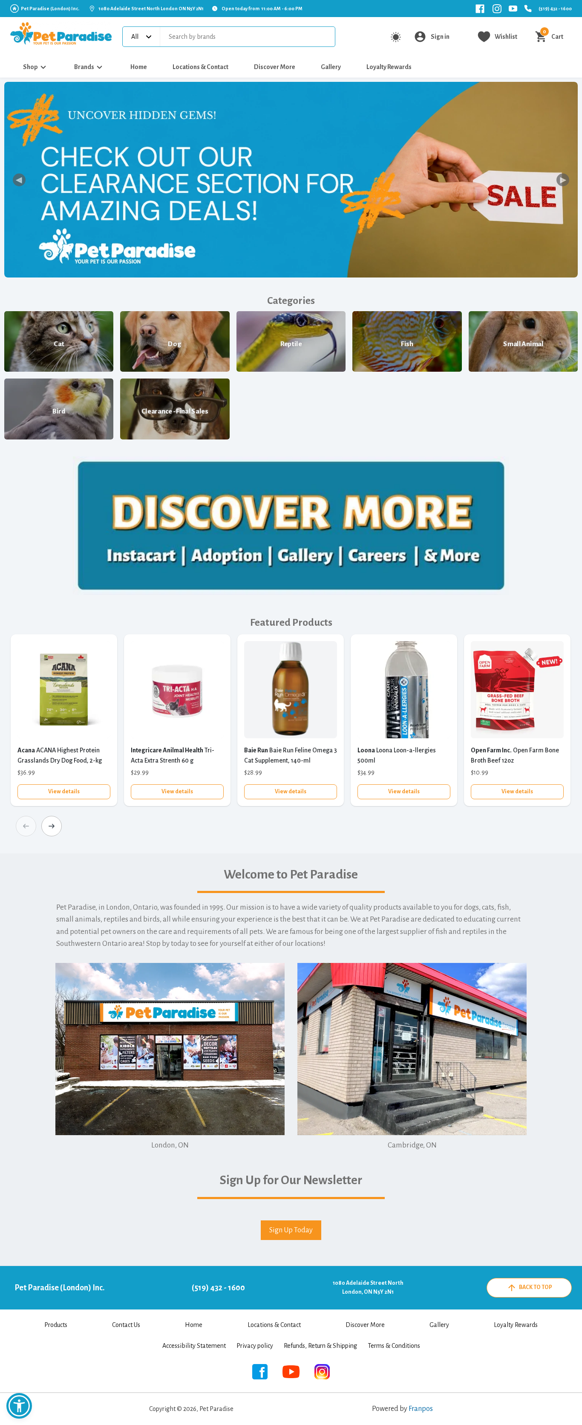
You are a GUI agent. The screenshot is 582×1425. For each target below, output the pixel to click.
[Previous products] (26, 826)
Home (138, 67)
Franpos (421, 1409)
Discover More (274, 67)
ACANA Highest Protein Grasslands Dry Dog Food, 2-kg (59, 755)
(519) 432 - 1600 (555, 8)
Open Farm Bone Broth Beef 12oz (515, 755)
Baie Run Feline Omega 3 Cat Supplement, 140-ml (290, 755)
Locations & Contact (200, 67)
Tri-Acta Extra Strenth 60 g (172, 755)
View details (64, 792)
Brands (84, 67)
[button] (19, 1405)
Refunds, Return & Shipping (320, 1345)
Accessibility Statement (194, 1345)
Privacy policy (254, 1345)
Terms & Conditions (394, 1345)
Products (55, 1324)
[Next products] (51, 826)
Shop (30, 67)
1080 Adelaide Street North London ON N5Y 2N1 (151, 8)
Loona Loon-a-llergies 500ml (396, 755)
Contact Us (126, 1324)
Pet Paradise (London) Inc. (50, 8)
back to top (535, 1287)
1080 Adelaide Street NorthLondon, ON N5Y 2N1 (368, 1287)
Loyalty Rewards (389, 67)
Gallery (331, 67)
